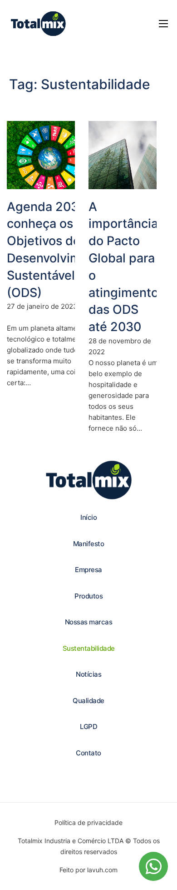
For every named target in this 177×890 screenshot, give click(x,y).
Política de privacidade (88, 822)
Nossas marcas (89, 622)
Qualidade (88, 700)
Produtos (88, 596)
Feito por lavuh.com (88, 870)
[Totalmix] (38, 23)
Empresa (88, 569)
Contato (88, 753)
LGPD (88, 726)
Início (88, 517)
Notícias (88, 674)
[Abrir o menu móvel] (163, 23)
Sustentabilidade (89, 648)
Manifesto (88, 543)
